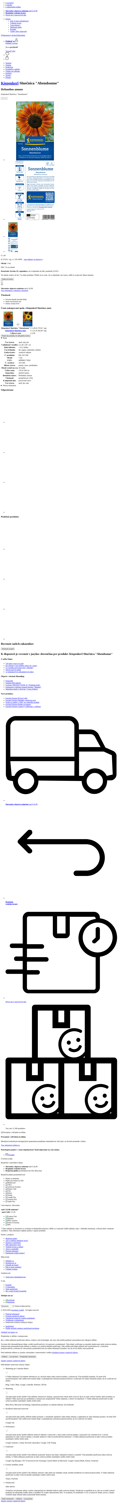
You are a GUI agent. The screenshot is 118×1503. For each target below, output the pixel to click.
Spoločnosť (10, 1326)
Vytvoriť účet (10, 51)
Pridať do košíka (7, 279)
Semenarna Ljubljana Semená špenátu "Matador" (23, 687)
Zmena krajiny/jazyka (22, 1306)
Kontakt (13, 29)
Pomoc (8, 19)
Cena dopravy (15, 25)
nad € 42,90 (21, 11)
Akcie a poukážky (12, 1249)
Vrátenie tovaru (15, 23)
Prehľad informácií (12, 1314)
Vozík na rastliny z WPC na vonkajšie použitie (22, 702)
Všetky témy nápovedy (18, 31)
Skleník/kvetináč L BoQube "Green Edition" (22, 689)
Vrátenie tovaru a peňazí (14, 1247)
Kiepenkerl (10, 83)
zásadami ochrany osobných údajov (65, 1352)
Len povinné (14, 1357)
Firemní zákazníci (12, 1251)
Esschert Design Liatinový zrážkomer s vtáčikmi (23, 707)
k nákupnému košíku (13, 7)
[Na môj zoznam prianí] (2, 281)
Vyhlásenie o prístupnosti (15, 1320)
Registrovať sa (11, 1263)
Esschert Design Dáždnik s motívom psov (21, 700)
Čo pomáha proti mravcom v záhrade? (19, 668)
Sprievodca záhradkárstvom (16, 1277)
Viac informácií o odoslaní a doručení (14, 291)
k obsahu (9, 5)
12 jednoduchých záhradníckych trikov (20, 672)
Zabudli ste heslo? (12, 1265)
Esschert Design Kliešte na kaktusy (18, 704)
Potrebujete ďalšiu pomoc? (15, 1253)
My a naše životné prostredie (16, 1291)
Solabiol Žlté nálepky (13, 683)
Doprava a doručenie (13, 1243)
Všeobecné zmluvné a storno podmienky (20, 1318)
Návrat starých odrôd (13, 670)
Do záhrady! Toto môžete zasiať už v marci (21, 666)
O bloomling (10, 1287)
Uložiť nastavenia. (8, 1499)
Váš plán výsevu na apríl (15, 664)
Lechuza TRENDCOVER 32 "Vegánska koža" (23, 685)
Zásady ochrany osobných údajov (13, 1361)
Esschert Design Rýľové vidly (17, 698)
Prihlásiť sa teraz (12, 43)
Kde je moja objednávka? (19, 21)
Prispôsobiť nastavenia (27, 1357)
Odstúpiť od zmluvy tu (9, 1332)
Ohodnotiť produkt (8, 649)
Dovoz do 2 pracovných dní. (16, 15)
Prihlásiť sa (10, 1261)
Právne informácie (9, 385)
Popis (5, 338)
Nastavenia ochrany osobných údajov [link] (19, 1322)
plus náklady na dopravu (33, 259)
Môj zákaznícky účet (13, 1245)
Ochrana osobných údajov (15, 1316)
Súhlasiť (4, 1357)
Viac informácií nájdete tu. (10, 1145)
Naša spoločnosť (12, 1289)
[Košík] (61, 58)
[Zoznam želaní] (7, 55)
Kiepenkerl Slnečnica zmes (15, 331)
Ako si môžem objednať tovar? (17, 1241)
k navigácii (9, 3)
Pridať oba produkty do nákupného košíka (16, 336)
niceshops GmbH (17, 1310)
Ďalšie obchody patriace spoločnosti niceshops (22, 1328)
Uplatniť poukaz (12, 1269)
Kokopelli (9, 681)
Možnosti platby (16, 27)
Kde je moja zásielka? (13, 1267)
